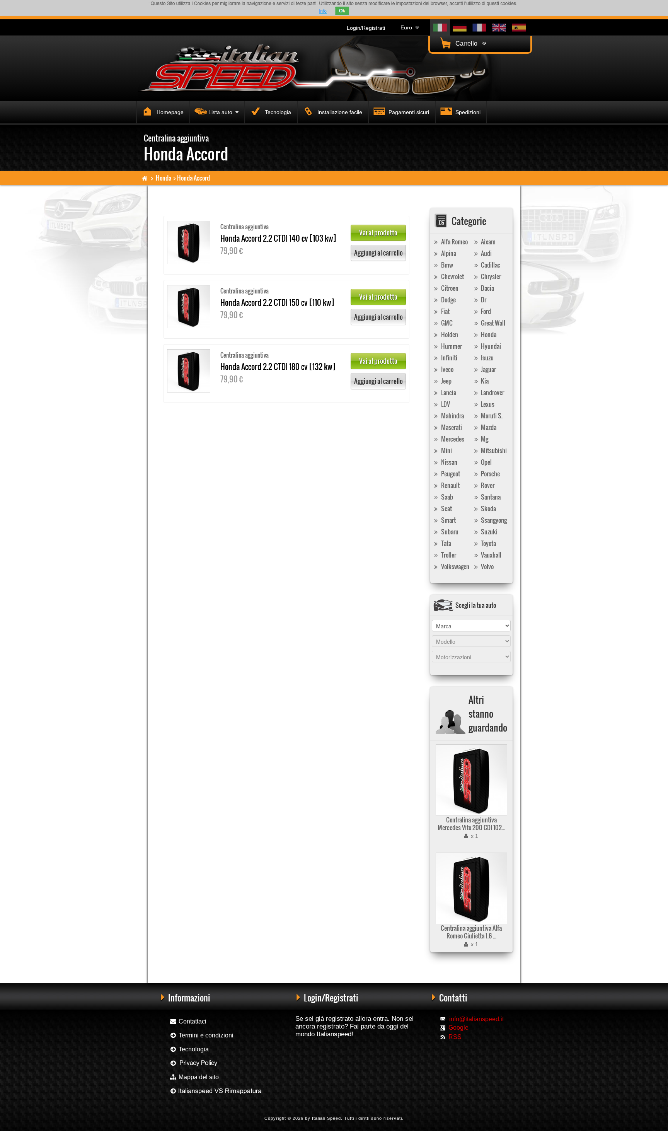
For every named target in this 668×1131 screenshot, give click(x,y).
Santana (490, 497)
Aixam (488, 242)
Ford (485, 311)
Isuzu (487, 358)
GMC (446, 323)
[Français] (479, 27)
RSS (455, 1037)
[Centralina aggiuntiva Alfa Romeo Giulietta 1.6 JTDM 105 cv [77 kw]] (470, 888)
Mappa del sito (198, 1077)
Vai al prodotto (378, 232)
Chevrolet (452, 276)
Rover (487, 485)
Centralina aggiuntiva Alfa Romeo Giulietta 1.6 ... (471, 932)
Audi (486, 253)
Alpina (448, 253)
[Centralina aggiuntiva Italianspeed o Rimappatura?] (215, 1091)
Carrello (468, 43)
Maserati (451, 427)
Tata (445, 543)
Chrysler (490, 276)
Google (458, 1027)
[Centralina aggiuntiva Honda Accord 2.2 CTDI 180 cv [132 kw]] (188, 370)
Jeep (446, 381)
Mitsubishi (493, 450)
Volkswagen (454, 566)
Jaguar (488, 369)
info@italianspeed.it (476, 1019)
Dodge (448, 300)
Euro (407, 27)
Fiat (445, 311)
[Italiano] (440, 27)
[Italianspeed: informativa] (323, 11)
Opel (486, 462)
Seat (446, 508)
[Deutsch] (460, 27)
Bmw (446, 265)
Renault (450, 485)
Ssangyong (493, 520)
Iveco (446, 369)
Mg (484, 439)
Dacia (487, 288)
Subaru (449, 532)
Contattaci (191, 1021)
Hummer (451, 346)
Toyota (488, 543)
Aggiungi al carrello (378, 253)
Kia (484, 381)
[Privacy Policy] (193, 1063)
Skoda (488, 508)
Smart (448, 520)
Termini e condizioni (205, 1035)
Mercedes (452, 439)
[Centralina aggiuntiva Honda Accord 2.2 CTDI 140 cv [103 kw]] (188, 242)
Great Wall (492, 323)
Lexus (487, 404)
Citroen (449, 288)
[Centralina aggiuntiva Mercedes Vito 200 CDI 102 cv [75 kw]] (470, 780)
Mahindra (452, 416)
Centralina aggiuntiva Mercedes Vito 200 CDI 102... (471, 823)
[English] (499, 27)
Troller (448, 555)
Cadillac (490, 265)
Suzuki (489, 532)
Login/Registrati (366, 28)
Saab (446, 497)
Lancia (448, 392)
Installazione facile (339, 112)
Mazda (488, 427)
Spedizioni (467, 112)
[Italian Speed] (225, 67)
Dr (483, 300)
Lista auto (221, 112)
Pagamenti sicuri (408, 112)
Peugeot (450, 474)
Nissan (448, 462)
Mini (446, 450)
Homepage (169, 112)
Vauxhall (490, 555)
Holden (449, 334)
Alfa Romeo (454, 242)
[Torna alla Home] (145, 178)
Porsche (490, 474)
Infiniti (448, 358)
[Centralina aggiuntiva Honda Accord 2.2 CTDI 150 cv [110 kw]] (188, 306)
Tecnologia (277, 112)
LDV (445, 404)
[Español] (519, 27)
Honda (163, 178)
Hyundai (490, 346)
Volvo (487, 566)
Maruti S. (491, 416)
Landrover (492, 392)
